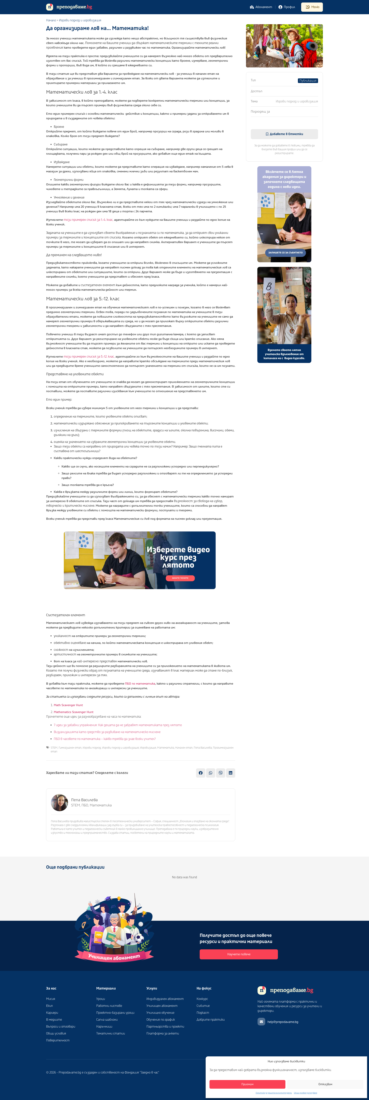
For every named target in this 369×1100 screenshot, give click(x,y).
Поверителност (58, 1040)
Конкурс (202, 999)
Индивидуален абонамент (165, 999)
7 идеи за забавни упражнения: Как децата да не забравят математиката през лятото (118, 725)
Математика (165, 747)
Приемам (247, 1084)
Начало (51, 20)
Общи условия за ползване (305, 1093)
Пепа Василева (203, 747)
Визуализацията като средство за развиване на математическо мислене (107, 732)
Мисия (50, 999)
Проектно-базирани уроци (115, 1013)
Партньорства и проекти (165, 1027)
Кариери (52, 1013)
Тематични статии (110, 1033)
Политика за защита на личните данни (274, 1093)
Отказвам (325, 1084)
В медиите (54, 1020)
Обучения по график (160, 1020)
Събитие (203, 1006)
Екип (49, 1006)
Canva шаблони (107, 1020)
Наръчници (104, 1027)
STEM (54, 747)
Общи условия (56, 1033)
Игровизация (148, 747)
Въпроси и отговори (60, 1027)
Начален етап (184, 747)
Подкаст (203, 1013)
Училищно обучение (160, 1013)
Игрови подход (92, 747)
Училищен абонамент (162, 1006)
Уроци (100, 999)
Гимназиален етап (70, 747)
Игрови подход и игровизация (80, 20)
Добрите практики (211, 1020)
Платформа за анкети (162, 1033)
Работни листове (109, 1006)
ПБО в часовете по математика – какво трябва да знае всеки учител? (105, 739)
